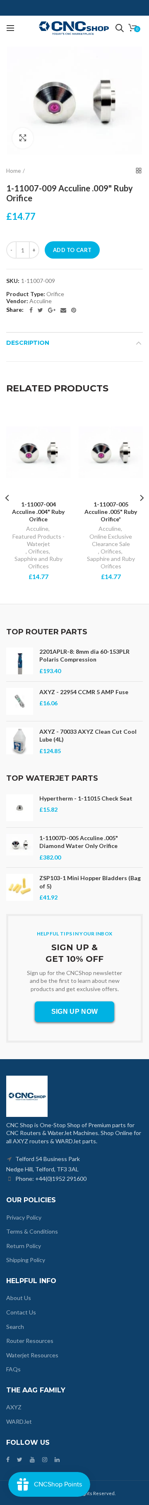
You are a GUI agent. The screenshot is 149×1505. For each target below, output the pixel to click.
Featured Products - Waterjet (38, 540)
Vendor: (17, 301)
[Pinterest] (74, 310)
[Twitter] (40, 310)
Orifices (38, 551)
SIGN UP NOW (74, 1011)
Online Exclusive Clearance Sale (110, 540)
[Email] (63, 310)
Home (13, 170)
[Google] (52, 310)
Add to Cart (72, 250)
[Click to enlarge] (22, 138)
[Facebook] (31, 310)
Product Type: (25, 294)
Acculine (37, 528)
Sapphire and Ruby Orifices (38, 562)
